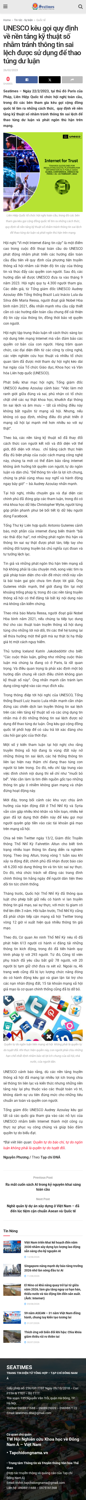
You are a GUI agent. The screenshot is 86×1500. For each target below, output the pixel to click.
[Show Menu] (5, 6)
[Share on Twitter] (50, 79)
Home (7, 20)
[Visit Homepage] (42, 6)
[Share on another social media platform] (72, 79)
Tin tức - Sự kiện (23, 20)
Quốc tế (40, 20)
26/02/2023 (10, 70)
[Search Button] (80, 6)
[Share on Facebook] (27, 79)
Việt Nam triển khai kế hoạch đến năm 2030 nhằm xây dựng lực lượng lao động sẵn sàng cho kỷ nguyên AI (52, 1247)
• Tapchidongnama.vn (27, 1452)
